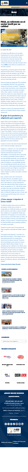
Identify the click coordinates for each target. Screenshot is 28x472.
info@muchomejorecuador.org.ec (14, 403)
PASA (5, 64)
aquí (6, 112)
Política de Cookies (6, 442)
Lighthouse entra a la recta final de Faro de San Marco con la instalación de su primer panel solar (13, 296)
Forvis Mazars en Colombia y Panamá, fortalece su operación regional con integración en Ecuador (12, 280)
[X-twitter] (8, 424)
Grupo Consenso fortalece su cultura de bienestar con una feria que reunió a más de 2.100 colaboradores (13, 312)
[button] (27, 3)
